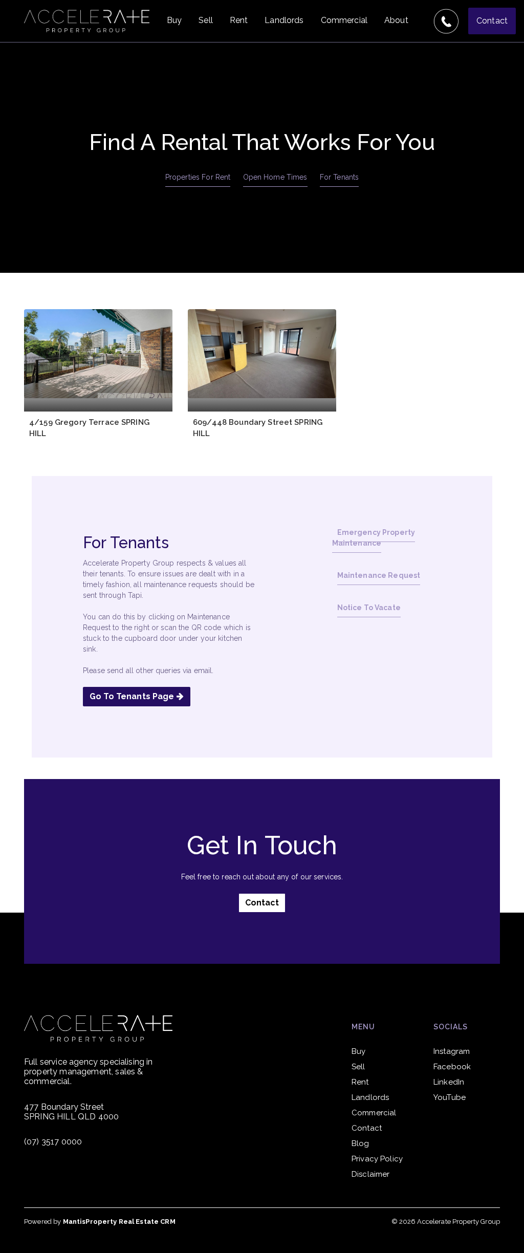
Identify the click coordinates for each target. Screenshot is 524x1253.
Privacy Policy (377, 1158)
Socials (450, 1027)
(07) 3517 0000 (53, 1142)
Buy (174, 20)
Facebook (452, 1066)
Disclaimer (370, 1174)
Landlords (284, 20)
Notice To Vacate (369, 607)
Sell (206, 20)
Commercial (344, 20)
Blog (360, 1143)
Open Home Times (275, 177)
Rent (239, 20)
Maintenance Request (379, 575)
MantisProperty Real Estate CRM (119, 1221)
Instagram (451, 1051)
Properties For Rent (198, 177)
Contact (492, 21)
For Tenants (339, 177)
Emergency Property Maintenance (374, 537)
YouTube (449, 1097)
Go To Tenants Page (133, 696)
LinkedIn (448, 1082)
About (396, 20)
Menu (363, 1027)
